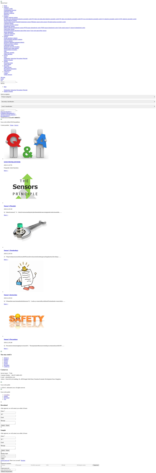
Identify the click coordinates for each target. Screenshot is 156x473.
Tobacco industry (8, 41)
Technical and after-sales (8, 114)
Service (6, 55)
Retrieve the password (6, 471)
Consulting (7, 395)
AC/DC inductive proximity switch (127, 19)
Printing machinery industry (11, 44)
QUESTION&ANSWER (12, 162)
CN (2, 80)
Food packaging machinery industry (13, 39)
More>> (6, 170)
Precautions (20, 58)
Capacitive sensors (8, 23)
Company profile (8, 8)
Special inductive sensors (10, 20)
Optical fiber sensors (9, 29)
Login (2, 79)
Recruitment (5, 116)
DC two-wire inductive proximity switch (91, 19)
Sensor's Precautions (11, 339)
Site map (3, 77)
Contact (6, 73)
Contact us (6, 71)
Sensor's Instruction (10, 295)
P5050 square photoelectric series (49, 27)
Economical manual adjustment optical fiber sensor (17, 30)
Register (23, 460)
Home (5, 5)
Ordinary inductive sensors (11, 17)
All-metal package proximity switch (56, 22)
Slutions (6, 36)
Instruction (13, 58)
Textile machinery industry (11, 38)
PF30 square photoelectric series (32, 27)
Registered (95, 465)
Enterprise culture (8, 11)
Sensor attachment (8, 32)
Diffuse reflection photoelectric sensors (14, 27)
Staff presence (7, 70)
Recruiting (6, 66)
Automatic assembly (9, 52)
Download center (8, 63)
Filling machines (8, 54)
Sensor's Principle (10, 206)
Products (6, 16)
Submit (3, 425)
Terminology (7, 58)
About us (6, 7)
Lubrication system (9, 45)
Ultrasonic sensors (8, 35)
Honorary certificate (9, 13)
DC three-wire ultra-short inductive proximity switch (45, 19)
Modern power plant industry (11, 48)
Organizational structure (10, 10)
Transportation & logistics (10, 49)
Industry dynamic (8, 60)
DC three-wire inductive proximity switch (70, 19)
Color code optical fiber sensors (38, 30)
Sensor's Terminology (11, 250)
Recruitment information (10, 68)
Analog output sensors (9, 22)
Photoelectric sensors (9, 26)
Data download (6, 111)
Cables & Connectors (9, 33)
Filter (5, 51)
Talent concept (7, 67)
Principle (25, 58)
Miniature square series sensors (39, 22)
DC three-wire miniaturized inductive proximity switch (18, 19)
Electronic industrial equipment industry (14, 42)
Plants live (6, 14)
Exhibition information (8, 113)
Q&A (5, 57)
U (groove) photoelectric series (77, 27)
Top (5, 399)
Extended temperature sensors (23, 22)
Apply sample (7, 64)
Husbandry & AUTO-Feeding (11, 46)
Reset (7, 425)
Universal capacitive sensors (11, 24)
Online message (8, 74)
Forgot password (5, 460)
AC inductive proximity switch (110, 19)
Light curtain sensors (63, 27)
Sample (6, 61)
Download (6, 397)
